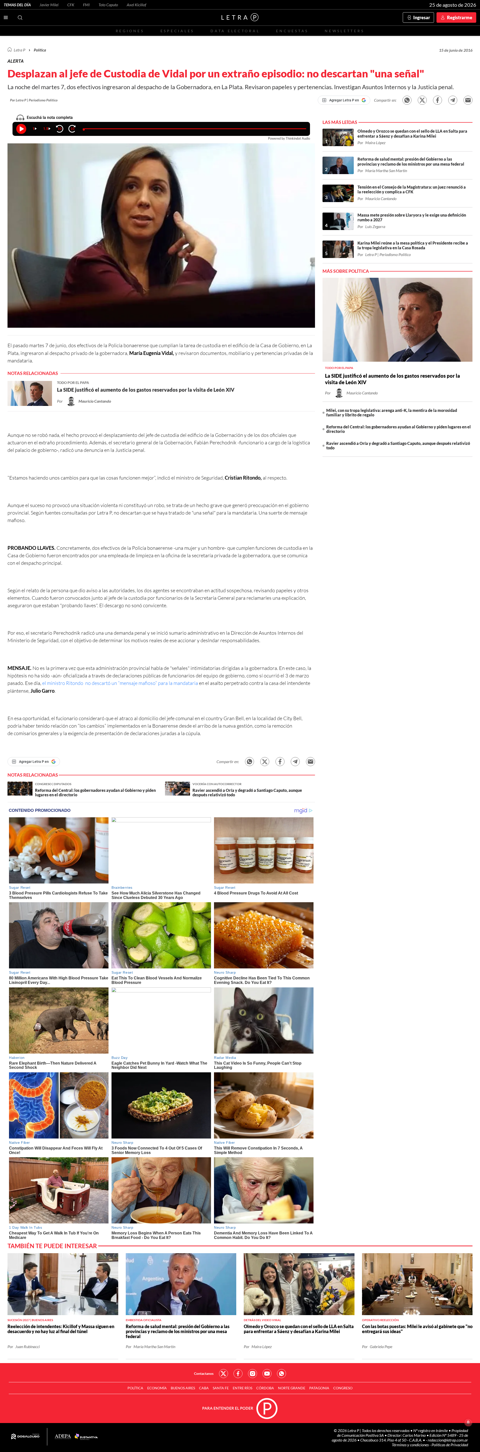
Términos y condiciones (411, 1444)
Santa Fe (221, 1388)
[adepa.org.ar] (63, 1437)
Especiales (177, 31)
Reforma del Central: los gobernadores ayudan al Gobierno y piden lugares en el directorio (398, 429)
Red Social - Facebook (238, 1373)
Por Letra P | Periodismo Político (34, 100)
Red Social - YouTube (267, 1373)
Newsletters (344, 31)
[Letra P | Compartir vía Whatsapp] (407, 100)
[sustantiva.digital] (86, 1437)
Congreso (342, 1388)
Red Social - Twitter (223, 1373)
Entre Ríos (242, 1388)
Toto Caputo (108, 4)
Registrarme (459, 17)
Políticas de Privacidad (450, 1444)
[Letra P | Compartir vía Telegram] (452, 100)
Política (40, 49)
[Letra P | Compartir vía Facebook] (437, 100)
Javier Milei (49, 4)
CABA (204, 1388)
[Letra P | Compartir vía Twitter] (422, 100)
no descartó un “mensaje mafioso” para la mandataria (141, 683)
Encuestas (292, 31)
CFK (70, 4)
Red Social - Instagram (252, 1373)
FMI (86, 4)
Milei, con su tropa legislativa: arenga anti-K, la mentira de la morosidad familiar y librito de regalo (391, 412)
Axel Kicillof (136, 4)
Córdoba (265, 1388)
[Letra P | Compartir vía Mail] (468, 100)
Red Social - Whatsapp (281, 1373)
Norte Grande (291, 1388)
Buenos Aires (183, 1388)
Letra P (19, 49)
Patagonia (319, 1388)
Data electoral (235, 31)
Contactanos (204, 1373)
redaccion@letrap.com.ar (448, 1440)
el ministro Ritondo (63, 683)
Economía (157, 1388)
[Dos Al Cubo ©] (25, 1437)
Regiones (130, 31)
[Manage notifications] (468, 1422)
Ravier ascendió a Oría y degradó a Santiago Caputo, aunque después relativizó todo (398, 445)
